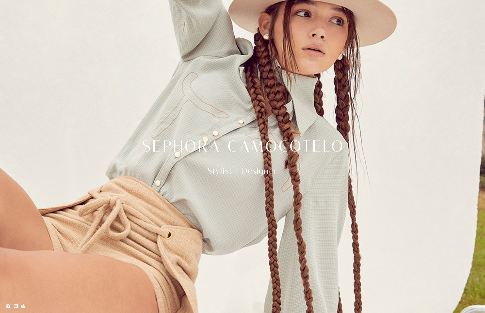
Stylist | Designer (242, 171)
